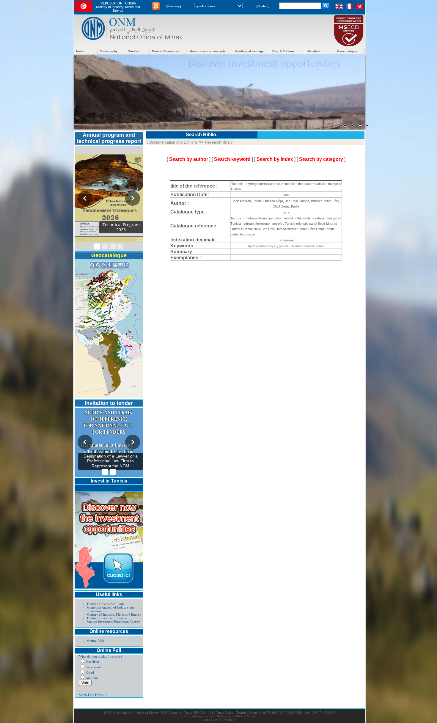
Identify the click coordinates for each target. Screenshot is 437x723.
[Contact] (263, 6)
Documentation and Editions (173, 142)
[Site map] (173, 6)
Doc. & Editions (283, 51)
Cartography (109, 51)
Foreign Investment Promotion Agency (113, 621)
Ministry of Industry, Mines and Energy (114, 614)
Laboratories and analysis (207, 51)
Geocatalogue (347, 51)
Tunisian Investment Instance (107, 618)
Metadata (313, 51)
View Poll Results (93, 695)
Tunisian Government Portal (106, 604)
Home (80, 51)
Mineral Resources (165, 51)
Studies (133, 51)
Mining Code (96, 640)
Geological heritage (249, 51)
